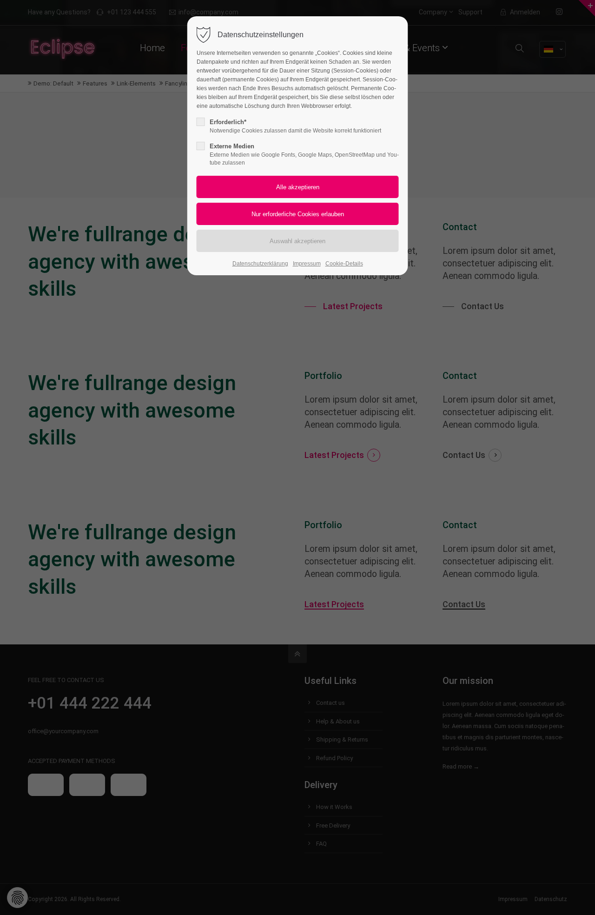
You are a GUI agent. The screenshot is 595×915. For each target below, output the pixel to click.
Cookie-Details (344, 263)
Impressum (307, 263)
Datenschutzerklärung (260, 263)
